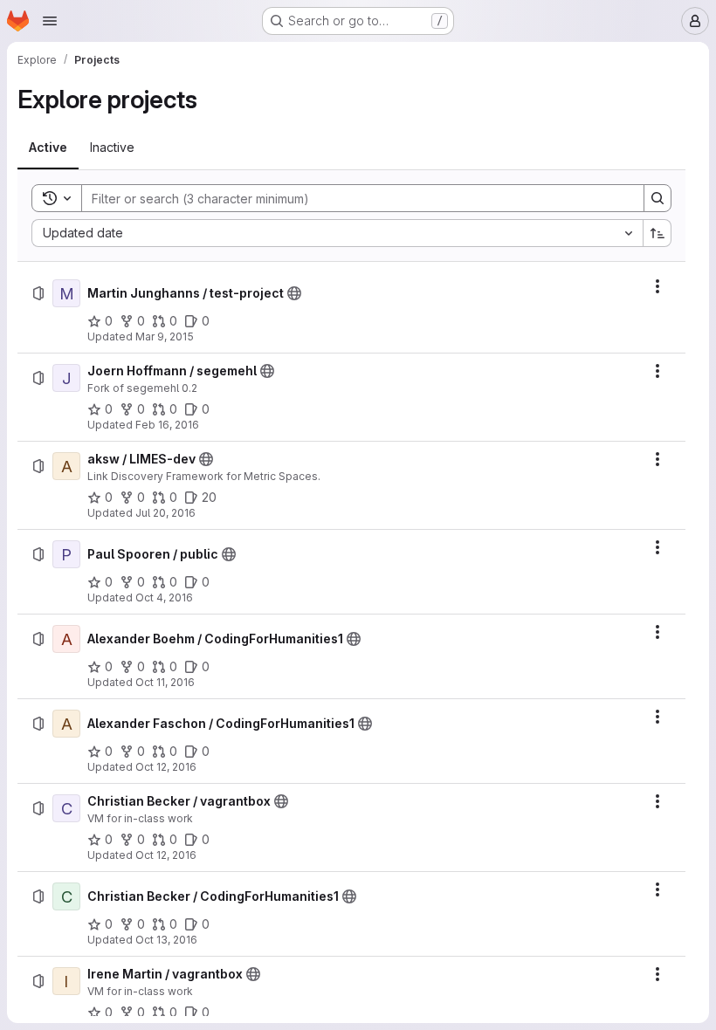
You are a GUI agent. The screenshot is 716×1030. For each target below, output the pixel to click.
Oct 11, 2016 (165, 682)
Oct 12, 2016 (165, 766)
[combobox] (337, 233)
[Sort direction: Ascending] (657, 233)
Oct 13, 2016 (166, 939)
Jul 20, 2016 (165, 512)
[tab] (48, 147)
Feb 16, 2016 (167, 424)
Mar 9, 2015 (164, 336)
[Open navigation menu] (50, 21)
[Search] (657, 198)
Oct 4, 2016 (164, 597)
